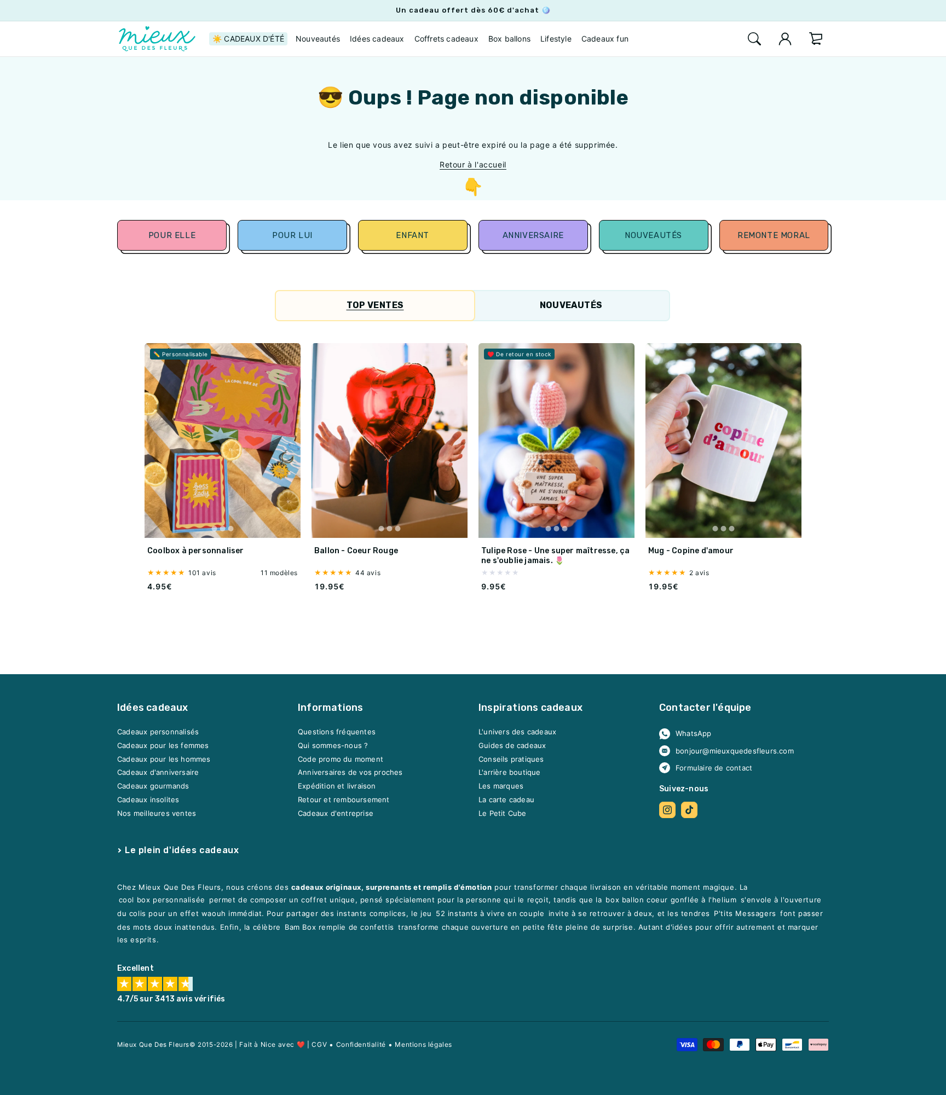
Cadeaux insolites (148, 799)
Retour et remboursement (344, 799)
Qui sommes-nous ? (333, 745)
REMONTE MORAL (774, 235)
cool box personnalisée (162, 900)
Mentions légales (423, 1044)
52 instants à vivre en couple (490, 913)
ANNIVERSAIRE (533, 235)
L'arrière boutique (509, 772)
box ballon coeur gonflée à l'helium (670, 900)
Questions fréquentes (337, 732)
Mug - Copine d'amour (691, 550)
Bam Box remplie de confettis (339, 927)
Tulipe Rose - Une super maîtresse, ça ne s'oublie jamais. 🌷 (555, 555)
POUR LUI (292, 235)
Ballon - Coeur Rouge (356, 550)
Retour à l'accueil (473, 164)
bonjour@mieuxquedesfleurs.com (735, 750)
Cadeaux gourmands (153, 786)
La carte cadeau (506, 799)
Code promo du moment (340, 759)
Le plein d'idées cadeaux (182, 850)
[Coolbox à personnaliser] (223, 440)
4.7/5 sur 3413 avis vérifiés (171, 999)
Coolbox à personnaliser (195, 550)
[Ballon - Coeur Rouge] (390, 440)
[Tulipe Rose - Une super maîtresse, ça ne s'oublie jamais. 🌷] (556, 440)
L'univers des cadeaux (517, 732)
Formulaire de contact (714, 767)
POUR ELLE (172, 235)
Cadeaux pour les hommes (164, 759)
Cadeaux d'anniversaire (158, 772)
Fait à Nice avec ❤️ (272, 1044)
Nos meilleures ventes (156, 813)
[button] (754, 39)
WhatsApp (694, 733)
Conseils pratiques (511, 759)
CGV (319, 1044)
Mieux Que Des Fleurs (153, 1044)
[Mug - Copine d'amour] (723, 440)
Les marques (500, 786)
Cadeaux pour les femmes (163, 745)
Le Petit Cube (502, 813)
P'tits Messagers (745, 913)
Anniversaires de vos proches (350, 772)
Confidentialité (361, 1044)
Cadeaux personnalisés (158, 732)
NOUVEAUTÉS (653, 235)
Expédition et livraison (337, 786)
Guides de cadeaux (512, 745)
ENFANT (413, 235)
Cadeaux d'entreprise (335, 813)
